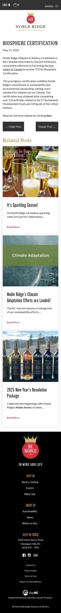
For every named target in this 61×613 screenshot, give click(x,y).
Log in (6, 5)
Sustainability (30, 511)
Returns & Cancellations (31, 581)
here (49, 115)
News (30, 517)
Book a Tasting (30, 482)
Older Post (13, 126)
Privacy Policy (30, 570)
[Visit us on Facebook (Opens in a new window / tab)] (24, 556)
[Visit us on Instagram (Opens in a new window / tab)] (29, 556)
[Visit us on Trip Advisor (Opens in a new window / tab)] (35, 556)
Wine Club (29, 494)
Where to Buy (30, 523)
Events (30, 488)
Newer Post (47, 126)
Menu (49, 6)
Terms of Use (30, 576)
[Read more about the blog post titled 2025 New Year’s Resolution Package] (30, 378)
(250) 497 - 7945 (30, 547)
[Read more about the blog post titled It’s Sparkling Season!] (30, 191)
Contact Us (31, 565)
